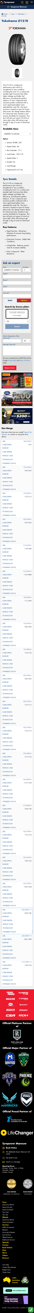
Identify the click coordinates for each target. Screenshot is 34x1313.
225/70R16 (27, 831)
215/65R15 (27, 545)
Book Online (7, 1247)
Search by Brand (7, 1210)
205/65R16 (27, 675)
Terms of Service (25, 360)
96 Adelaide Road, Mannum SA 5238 (18, 1153)
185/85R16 (27, 597)
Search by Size (7, 1207)
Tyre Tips (5, 1215)
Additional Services (8, 1240)
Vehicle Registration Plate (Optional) (11, 337)
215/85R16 (27, 805)
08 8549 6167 (11, 1158)
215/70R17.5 (27, 962)
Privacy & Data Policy (13, 1308)
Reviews (5, 1258)
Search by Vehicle (8, 1205)
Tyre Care (5, 1212)
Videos (5, 1255)
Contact (5, 1245)
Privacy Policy (12, 360)
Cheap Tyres (6, 1272)
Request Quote (9, 368)
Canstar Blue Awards (9, 1267)
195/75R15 (27, 467)
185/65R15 (27, 441)
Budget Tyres (6, 1270)
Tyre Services (6, 1235)
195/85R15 (27, 493)
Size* (5, 267)
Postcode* (6, 293)
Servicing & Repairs (8, 1232)
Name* (5, 274)
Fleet (4, 1250)
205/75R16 (27, 701)
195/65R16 (27, 623)
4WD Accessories (8, 1227)
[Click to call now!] (22, 2)
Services (5, 1225)
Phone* (5, 280)
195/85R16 (27, 649)
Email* (5, 287)
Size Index (5, 1265)
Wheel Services (7, 1237)
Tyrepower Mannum (18, 7)
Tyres (4, 1202)
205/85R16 (27, 753)
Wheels (5, 1217)
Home (5, 14)
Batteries (5, 1230)
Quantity (25, 267)
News (4, 1253)
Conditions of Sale (25, 1308)
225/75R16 (27, 857)
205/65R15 (27, 519)
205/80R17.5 (26, 910)
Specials (5, 1242)
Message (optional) (9, 345)
